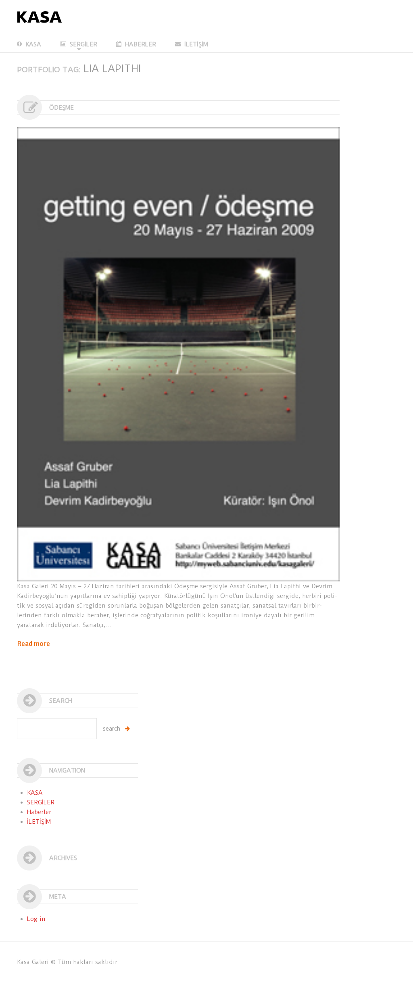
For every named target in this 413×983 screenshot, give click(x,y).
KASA (33, 44)
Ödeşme (61, 107)
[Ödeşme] (178, 354)
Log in (36, 919)
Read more (33, 643)
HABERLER (140, 44)
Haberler (39, 812)
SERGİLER (78, 44)
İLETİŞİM (196, 44)
